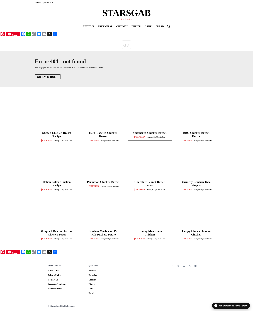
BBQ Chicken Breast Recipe (196, 134)
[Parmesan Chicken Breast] (103, 164)
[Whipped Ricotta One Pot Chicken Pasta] (57, 213)
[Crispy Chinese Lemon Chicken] (196, 213)
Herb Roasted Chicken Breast (103, 134)
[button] (168, 26)
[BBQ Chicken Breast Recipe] (196, 115)
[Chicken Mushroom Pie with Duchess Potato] (103, 213)
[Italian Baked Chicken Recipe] (57, 164)
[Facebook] (172, 266)
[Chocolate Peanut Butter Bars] (150, 164)
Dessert (140, 190)
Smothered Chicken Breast (149, 132)
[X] (189, 266)
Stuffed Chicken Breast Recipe (56, 134)
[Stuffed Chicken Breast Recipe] (57, 115)
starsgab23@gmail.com (63, 141)
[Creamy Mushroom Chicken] (150, 213)
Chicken (47, 140)
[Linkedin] (183, 266)
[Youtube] (195, 266)
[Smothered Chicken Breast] (150, 115)
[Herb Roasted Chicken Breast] (103, 115)
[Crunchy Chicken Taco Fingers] (196, 164)
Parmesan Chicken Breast (103, 182)
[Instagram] (178, 266)
